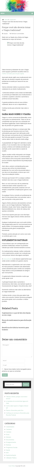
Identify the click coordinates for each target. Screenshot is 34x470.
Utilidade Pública (11, 458)
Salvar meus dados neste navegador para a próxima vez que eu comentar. (16, 370)
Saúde (12, 19)
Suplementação (11, 455)
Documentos (10, 440)
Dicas (7, 434)
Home (6, 19)
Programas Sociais (11, 447)
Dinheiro (8, 437)
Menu (3, 13)
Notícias (8, 445)
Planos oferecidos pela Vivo (14, 410)
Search (26, 384)
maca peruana (7, 259)
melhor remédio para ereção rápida (13, 73)
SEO (7, 452)
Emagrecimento (11, 442)
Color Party (11, 466)
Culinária (8, 432)
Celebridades (10, 427)
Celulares (9, 429)
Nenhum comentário (17, 33)
